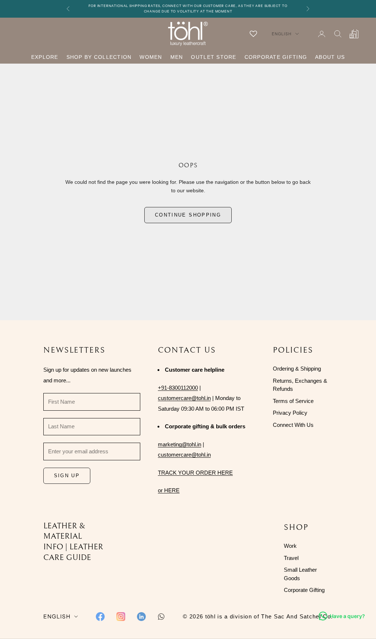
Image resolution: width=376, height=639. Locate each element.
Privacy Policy (290, 413)
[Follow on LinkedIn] (141, 616)
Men (176, 57)
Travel (291, 558)
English (282, 33)
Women (151, 57)
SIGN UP (67, 475)
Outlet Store (213, 57)
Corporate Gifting (276, 57)
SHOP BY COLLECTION (99, 57)
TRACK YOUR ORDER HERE (195, 473)
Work (290, 546)
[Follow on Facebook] (100, 616)
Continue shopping (188, 215)
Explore (44, 57)
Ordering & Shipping (297, 368)
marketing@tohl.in (179, 444)
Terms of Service (293, 401)
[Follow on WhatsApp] (161, 616)
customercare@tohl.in (184, 398)
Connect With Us (293, 425)
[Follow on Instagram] (120, 616)
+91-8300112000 (178, 388)
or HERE (169, 490)
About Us (330, 57)
